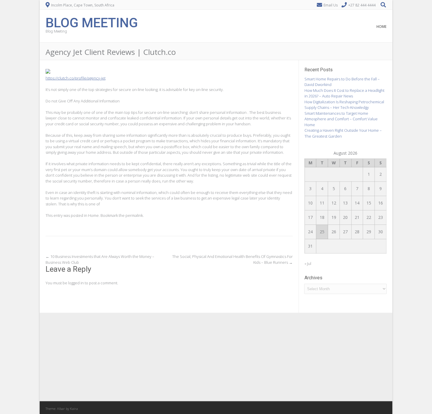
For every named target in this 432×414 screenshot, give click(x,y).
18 (322, 217)
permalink (134, 215)
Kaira (74, 408)
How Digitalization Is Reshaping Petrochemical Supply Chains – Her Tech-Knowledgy (344, 104)
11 (322, 203)
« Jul (307, 263)
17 (310, 217)
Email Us (331, 5)
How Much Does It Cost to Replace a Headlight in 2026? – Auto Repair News (344, 93)
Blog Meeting (92, 22)
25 (322, 231)
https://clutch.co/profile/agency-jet (76, 78)
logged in (76, 282)
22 (368, 217)
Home (381, 26)
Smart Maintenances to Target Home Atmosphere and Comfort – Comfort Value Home (341, 119)
